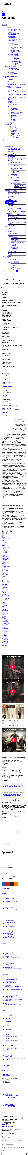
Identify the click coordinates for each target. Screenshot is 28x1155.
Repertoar (4, 893)
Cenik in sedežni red (13, 90)
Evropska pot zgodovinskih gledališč (15, 1048)
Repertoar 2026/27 (10, 898)
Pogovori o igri (9, 920)
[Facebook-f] (4, 884)
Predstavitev (4, 287)
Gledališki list (11, 83)
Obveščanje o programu (14, 82)
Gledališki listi (15, 133)
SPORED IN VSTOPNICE (12, 76)
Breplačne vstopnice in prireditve (17, 91)
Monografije (14, 134)
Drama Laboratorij (13, 68)
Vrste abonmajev (12, 79)
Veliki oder (14, 108)
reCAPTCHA (10, 848)
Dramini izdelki (12, 127)
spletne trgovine (6, 1137)
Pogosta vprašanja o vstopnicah (17, 97)
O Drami (7, 98)
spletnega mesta (6, 1135)
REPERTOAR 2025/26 (14, 30)
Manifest (13, 115)
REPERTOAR (9, 28)
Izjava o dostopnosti (7, 1144)
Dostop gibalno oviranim (11, 1095)
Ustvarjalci (13, 287)
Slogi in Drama (12, 37)
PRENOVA (8, 124)
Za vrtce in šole (15, 50)
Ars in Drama (11, 36)
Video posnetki (15, 55)
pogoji (16, 848)
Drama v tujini (11, 122)
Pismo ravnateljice (13, 104)
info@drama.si (6, 1075)
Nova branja (11, 71)
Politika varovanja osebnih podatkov (12, 1140)
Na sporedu (21, 287)
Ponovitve (10, 32)
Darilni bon (11, 93)
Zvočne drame (18, 65)
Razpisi (10, 123)
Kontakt (3, 1070)
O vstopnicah (8, 86)
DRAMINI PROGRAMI (11, 35)
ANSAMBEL (8, 75)
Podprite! (13, 120)
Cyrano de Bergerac (13, 727)
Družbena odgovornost (14, 113)
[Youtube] (8, 884)
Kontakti (10, 101)
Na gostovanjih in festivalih (18, 112)
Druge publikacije (16, 136)
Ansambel (4, 943)
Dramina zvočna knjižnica (15, 39)
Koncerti (16, 58)
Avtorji (4, 1150)
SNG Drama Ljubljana (5, 727)
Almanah (13, 131)
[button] (14, 6)
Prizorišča (10, 107)
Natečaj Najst (14, 46)
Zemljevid (7, 1093)
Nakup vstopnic (12, 89)
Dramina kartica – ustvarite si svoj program (14, 987)
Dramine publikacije (13, 130)
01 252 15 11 (5, 1125)
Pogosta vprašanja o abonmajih (16, 84)
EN (6, 139)
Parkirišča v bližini (10, 1097)
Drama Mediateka (13, 54)
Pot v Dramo (11, 40)
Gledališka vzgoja (13, 44)
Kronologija (11, 105)
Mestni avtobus (9, 1094)
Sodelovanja (14, 116)
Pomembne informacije (14, 87)
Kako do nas (11, 100)
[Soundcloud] (16, 884)
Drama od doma (12, 73)
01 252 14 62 (5, 1074)
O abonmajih (8, 77)
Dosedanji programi (10, 66)
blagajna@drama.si (7, 1126)
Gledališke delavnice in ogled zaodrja (17, 52)
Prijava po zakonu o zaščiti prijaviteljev (13, 1147)
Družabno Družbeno (13, 69)
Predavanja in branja (20, 59)
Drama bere (11, 72)
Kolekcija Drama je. (16, 129)
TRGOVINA (8, 126)
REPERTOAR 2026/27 (14, 29)
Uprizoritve (17, 57)
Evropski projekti (9, 1045)
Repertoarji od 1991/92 (14, 33)
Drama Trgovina (5, 1065)
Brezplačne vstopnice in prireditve (14, 983)
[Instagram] (12, 884)
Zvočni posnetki (15, 61)
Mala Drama (14, 109)
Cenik (9, 80)
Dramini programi (6, 915)
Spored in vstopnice (6, 888)
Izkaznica (10, 102)
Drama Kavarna (15, 111)
